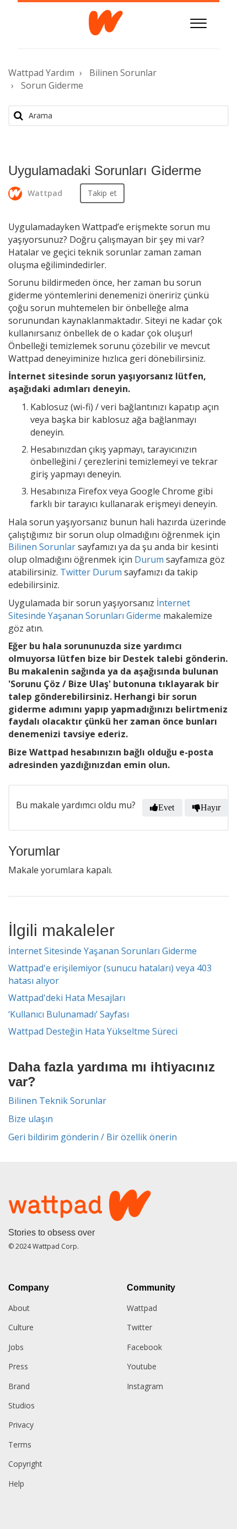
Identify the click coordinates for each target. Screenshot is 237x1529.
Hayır (211, 807)
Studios (21, 1405)
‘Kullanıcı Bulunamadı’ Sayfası (68, 1014)
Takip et (102, 193)
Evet (166, 807)
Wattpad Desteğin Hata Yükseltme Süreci (92, 1031)
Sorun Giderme (52, 85)
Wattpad (142, 1308)
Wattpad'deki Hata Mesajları (66, 998)
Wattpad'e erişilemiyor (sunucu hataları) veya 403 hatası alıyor (110, 974)
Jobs (16, 1347)
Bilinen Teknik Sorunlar (57, 1101)
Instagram (145, 1386)
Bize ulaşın (30, 1119)
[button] (198, 22)
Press (18, 1366)
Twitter (139, 1327)
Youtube (142, 1366)
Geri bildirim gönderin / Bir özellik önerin (92, 1137)
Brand (19, 1386)
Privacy (21, 1424)
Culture (21, 1327)
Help (16, 1483)
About (19, 1308)
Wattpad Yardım (41, 73)
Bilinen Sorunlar (123, 73)
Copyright (25, 1464)
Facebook (144, 1347)
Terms (19, 1444)
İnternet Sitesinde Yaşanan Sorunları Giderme (102, 951)
